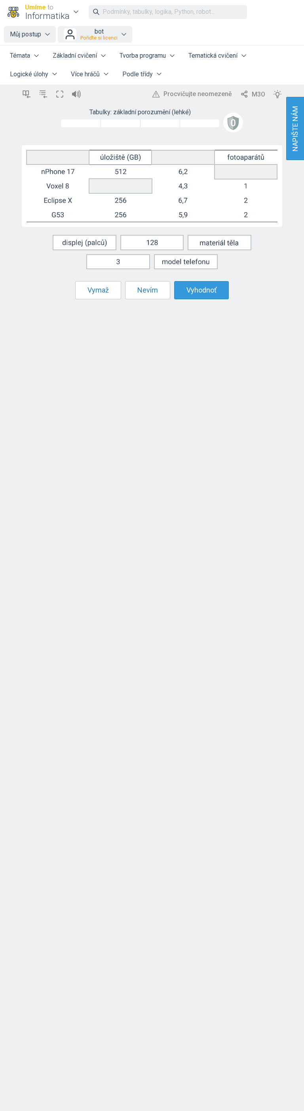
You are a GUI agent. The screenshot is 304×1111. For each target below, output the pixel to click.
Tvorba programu (143, 55)
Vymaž (98, 290)
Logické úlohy (29, 74)
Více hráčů (85, 74)
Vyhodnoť (201, 290)
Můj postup (25, 34)
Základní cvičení (75, 55)
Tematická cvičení (213, 55)
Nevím (147, 290)
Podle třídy (137, 74)
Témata (20, 55)
